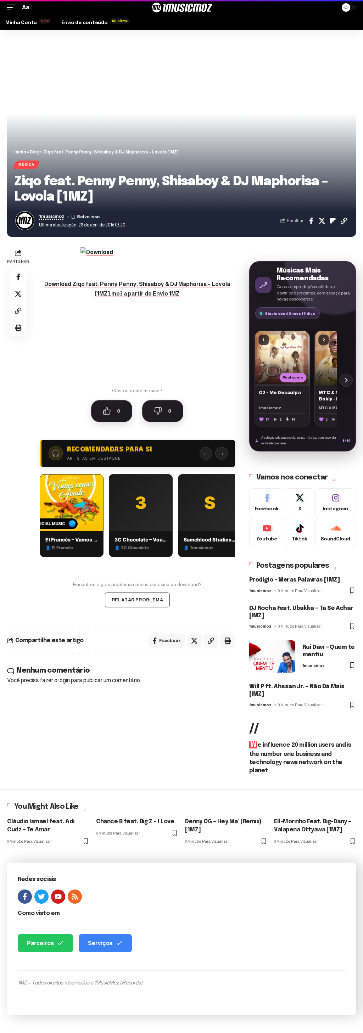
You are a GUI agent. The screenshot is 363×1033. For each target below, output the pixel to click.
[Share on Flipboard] (333, 220)
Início (20, 152)
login (64, 680)
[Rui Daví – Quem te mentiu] (272, 656)
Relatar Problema (137, 599)
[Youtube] (266, 534)
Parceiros (40, 943)
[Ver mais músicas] (346, 380)
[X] (299, 503)
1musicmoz (51, 216)
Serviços (100, 943)
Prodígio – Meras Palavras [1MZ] (294, 580)
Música (26, 165)
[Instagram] (335, 503)
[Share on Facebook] (311, 220)
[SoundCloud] (335, 534)
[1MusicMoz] (181, 7)
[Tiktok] (299, 534)
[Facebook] (266, 503)
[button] (13, 7)
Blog (35, 152)
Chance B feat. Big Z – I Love (135, 822)
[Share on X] (322, 220)
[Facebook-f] (25, 896)
